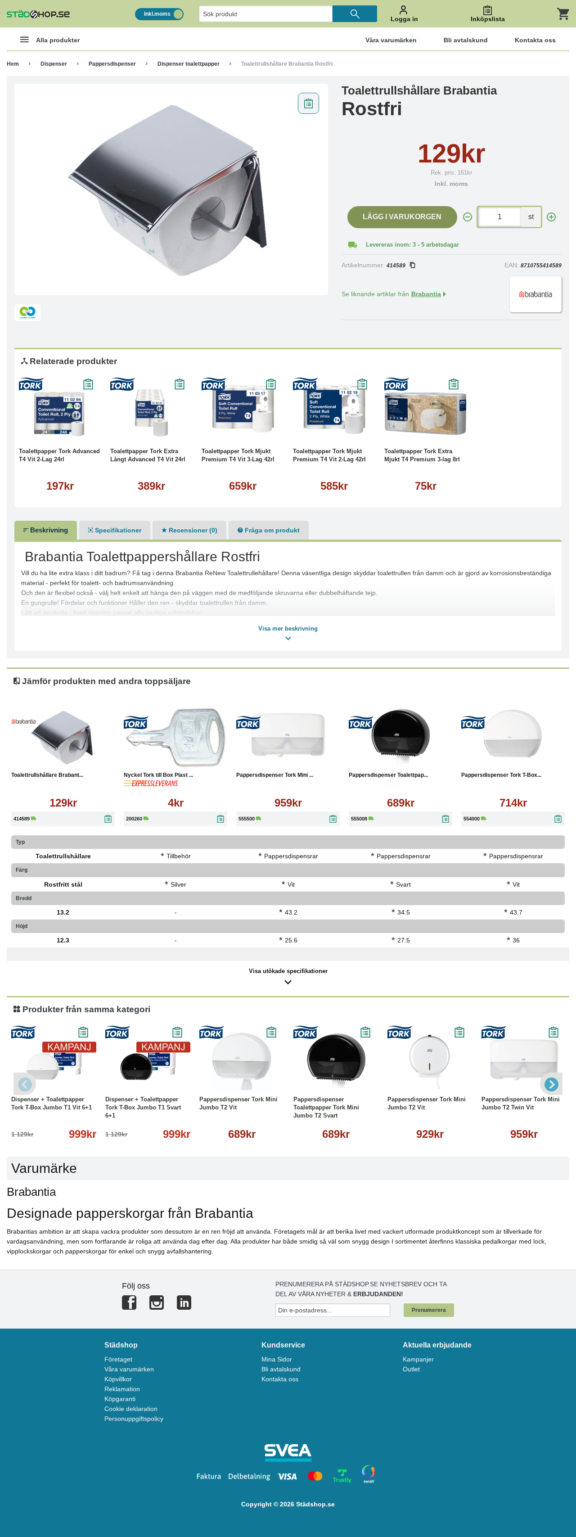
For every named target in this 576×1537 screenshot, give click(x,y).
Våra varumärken (129, 1369)
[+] (551, 217)
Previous (25, 1084)
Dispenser (53, 64)
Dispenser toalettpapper (189, 64)
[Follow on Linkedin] (184, 1306)
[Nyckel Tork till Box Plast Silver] (175, 737)
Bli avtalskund (281, 1369)
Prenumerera (429, 1310)
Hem (13, 64)
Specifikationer (117, 530)
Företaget (118, 1359)
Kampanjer (418, 1359)
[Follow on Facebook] (129, 1306)
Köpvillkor (118, 1379)
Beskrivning (48, 530)
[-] (467, 217)
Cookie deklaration (131, 1408)
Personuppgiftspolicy (133, 1418)
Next (551, 1084)
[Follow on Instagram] (156, 1306)
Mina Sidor (276, 1359)
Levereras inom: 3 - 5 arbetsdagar (412, 244)
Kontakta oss (279, 1379)
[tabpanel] (171, 189)
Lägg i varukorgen (402, 217)
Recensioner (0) (192, 530)
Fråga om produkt (271, 530)
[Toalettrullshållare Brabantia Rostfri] (171, 189)
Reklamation (122, 1389)
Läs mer (83, 431)
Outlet (411, 1369)
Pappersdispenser (112, 64)
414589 (396, 265)
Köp (40, 431)
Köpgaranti (119, 1398)
